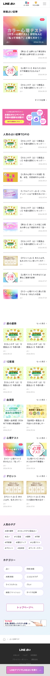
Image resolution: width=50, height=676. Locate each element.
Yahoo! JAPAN (25, 663)
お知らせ (16, 655)
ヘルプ (25, 655)
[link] (9, 4)
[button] (25, 30)
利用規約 (34, 655)
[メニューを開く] (44, 3)
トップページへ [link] (25, 607)
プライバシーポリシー (20, 659)
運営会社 (34, 659)
